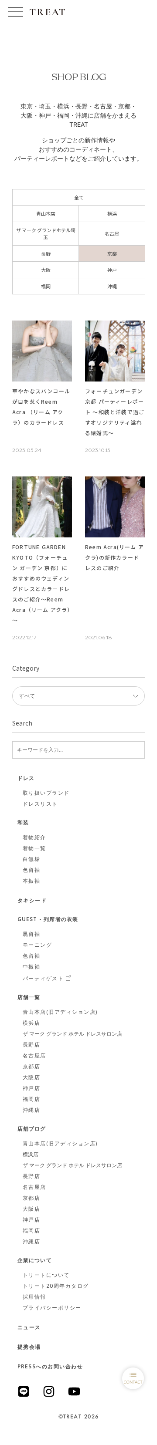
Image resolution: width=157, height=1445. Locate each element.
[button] (15, 12)
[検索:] (78, 750)
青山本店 (45, 213)
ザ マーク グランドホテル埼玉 (45, 233)
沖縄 (112, 286)
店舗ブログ (31, 1129)
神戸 (112, 269)
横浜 (112, 213)
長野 (46, 253)
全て (79, 197)
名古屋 (112, 233)
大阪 (46, 269)
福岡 (46, 286)
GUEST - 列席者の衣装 (47, 919)
